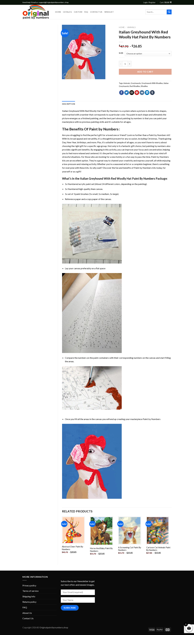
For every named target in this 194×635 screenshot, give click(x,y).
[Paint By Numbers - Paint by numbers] (36, 12)
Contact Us (96, 12)
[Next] (171, 538)
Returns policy (29, 601)
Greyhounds (136, 83)
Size (121, 53)
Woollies (144, 86)
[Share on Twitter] (126, 92)
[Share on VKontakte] (142, 92)
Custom (78, 12)
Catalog (67, 12)
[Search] (169, 12)
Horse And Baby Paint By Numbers (101, 549)
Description (68, 104)
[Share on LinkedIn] (147, 92)
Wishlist (109, 12)
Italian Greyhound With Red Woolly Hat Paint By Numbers (90, 111)
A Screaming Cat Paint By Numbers (129, 548)
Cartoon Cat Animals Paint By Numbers (158, 548)
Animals (131, 27)
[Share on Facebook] (121, 92)
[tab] (68, 104)
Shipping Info (28, 596)
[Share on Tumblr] (152, 92)
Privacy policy (29, 585)
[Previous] (62, 538)
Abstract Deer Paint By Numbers (72, 548)
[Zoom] (65, 76)
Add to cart (145, 71)
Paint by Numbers (103, 129)
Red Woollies (135, 86)
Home (58, 12)
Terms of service (30, 590)
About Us (27, 613)
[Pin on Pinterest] (136, 92)
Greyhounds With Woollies (152, 83)
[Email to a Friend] (131, 92)
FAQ (86, 12)
